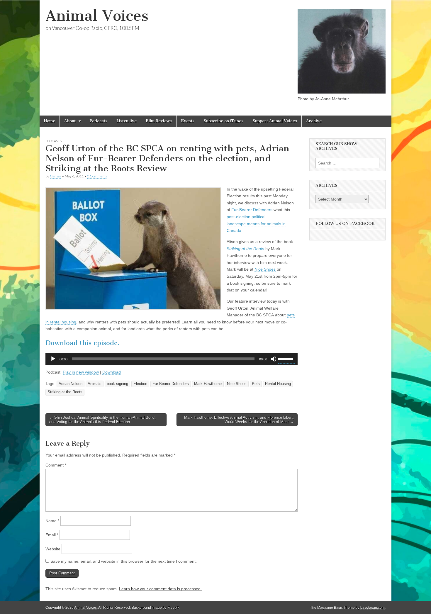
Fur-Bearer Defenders (252, 209)
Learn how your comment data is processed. (160, 588)
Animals (94, 384)
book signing (117, 384)
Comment (55, 465)
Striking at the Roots (245, 248)
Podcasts (98, 120)
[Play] (53, 359)
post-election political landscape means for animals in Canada (256, 223)
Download (111, 372)
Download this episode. (82, 343)
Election (140, 384)
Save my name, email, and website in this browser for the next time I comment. (123, 561)
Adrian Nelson (70, 384)
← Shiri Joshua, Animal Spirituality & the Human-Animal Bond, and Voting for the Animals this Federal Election (102, 419)
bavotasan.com (372, 607)
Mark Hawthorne (208, 384)
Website (52, 549)
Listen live (126, 120)
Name (52, 520)
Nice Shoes (265, 269)
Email (51, 534)
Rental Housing (278, 384)
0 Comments (97, 176)
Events (187, 120)
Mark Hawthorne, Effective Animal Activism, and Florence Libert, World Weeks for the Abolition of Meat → (239, 419)
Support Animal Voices (274, 120)
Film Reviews (159, 120)
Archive (314, 120)
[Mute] (273, 359)
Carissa (55, 176)
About (70, 120)
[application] (171, 359)
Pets (256, 384)
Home (49, 120)
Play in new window (81, 372)
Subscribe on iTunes (223, 120)
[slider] (286, 358)
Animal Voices (96, 16)
